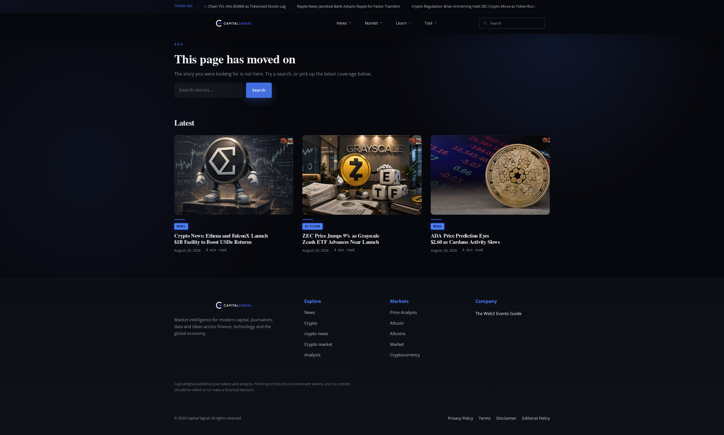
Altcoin (312, 226)
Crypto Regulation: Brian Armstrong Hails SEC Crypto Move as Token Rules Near (445, 6)
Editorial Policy (536, 418)
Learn (401, 23)
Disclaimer (506, 418)
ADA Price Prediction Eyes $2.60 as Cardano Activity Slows (465, 239)
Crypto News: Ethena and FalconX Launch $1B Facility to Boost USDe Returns (221, 239)
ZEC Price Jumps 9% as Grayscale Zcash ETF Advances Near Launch (340, 239)
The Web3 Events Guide (498, 313)
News (342, 23)
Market (371, 23)
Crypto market (318, 344)
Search (259, 90)
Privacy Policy (460, 418)
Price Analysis (403, 312)
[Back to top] (711, 425)
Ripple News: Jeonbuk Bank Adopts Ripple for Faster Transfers (315, 6)
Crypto (310, 323)
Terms (485, 418)
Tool (428, 23)
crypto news (316, 333)
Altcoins (398, 333)
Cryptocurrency (405, 355)
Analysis (312, 355)
